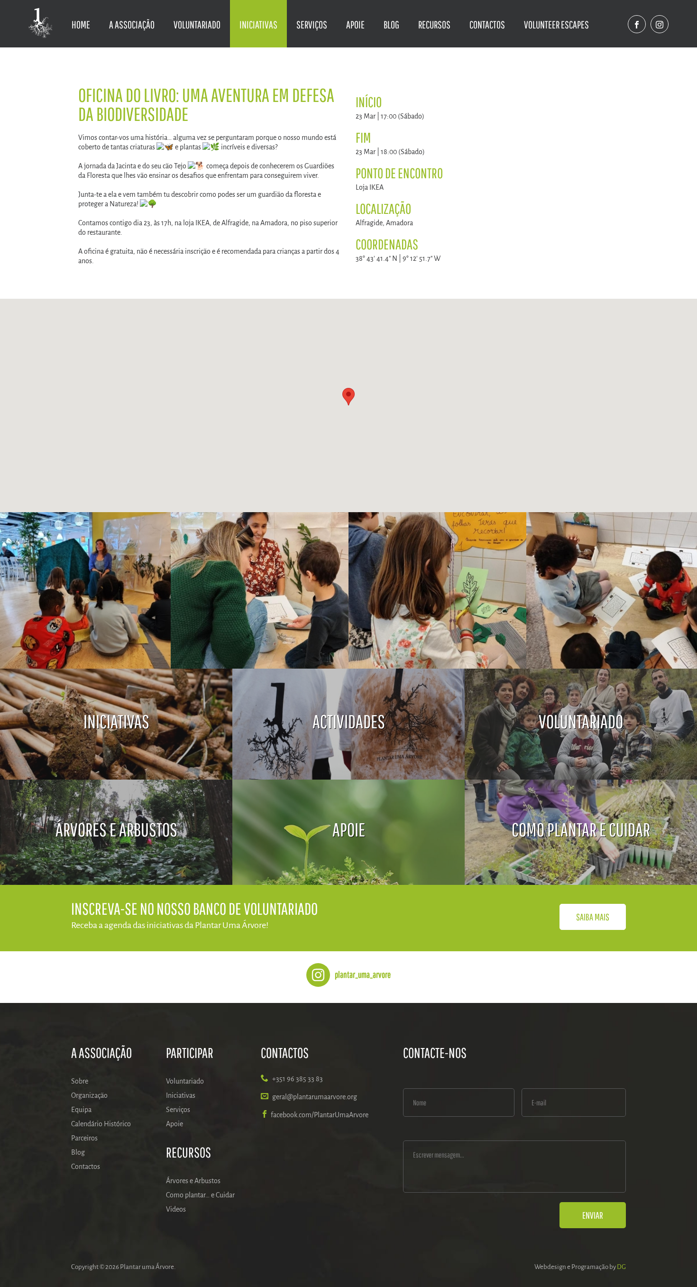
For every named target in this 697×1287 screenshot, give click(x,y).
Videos (176, 1209)
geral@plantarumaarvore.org (314, 1097)
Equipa (81, 1109)
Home (81, 24)
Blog (391, 24)
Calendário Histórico (101, 1124)
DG (621, 1266)
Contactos (487, 24)
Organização (89, 1095)
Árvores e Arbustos (193, 1181)
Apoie (355, 24)
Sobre (79, 1081)
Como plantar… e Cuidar (200, 1195)
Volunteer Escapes (556, 24)
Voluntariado (197, 24)
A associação (132, 24)
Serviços (311, 24)
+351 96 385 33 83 (297, 1079)
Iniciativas (258, 24)
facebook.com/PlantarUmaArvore (319, 1115)
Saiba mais (592, 916)
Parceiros (84, 1138)
